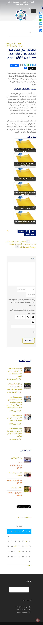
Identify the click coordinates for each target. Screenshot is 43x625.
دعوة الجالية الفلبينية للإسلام (15, 474)
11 (26, 546)
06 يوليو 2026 (13, 439)
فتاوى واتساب (30, 234)
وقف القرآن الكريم (16, 458)
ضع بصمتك (16, 2)
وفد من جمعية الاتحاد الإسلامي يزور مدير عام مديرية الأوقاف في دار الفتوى (15, 372)
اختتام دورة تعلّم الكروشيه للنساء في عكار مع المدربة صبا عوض (14, 418)
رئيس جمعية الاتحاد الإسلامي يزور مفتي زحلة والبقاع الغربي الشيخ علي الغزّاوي (14, 432)
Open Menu (33, 11)
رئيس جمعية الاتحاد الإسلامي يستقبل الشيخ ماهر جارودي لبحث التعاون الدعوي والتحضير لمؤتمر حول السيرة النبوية (14, 402)
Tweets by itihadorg (24, 517)
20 (19, 551)
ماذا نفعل (25, 2)
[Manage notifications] (38, 620)
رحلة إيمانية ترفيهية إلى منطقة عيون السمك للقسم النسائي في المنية (14, 387)
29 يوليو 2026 (13, 423)
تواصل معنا (19, 4)
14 (15, 546)
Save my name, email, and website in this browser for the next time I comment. (21, 302)
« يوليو (29, 565)
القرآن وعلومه (23, 231)
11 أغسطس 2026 (12, 392)
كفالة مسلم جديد (16, 487)
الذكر (32, 231)
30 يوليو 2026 (14, 410)
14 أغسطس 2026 (12, 379)
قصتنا (32, 2)
